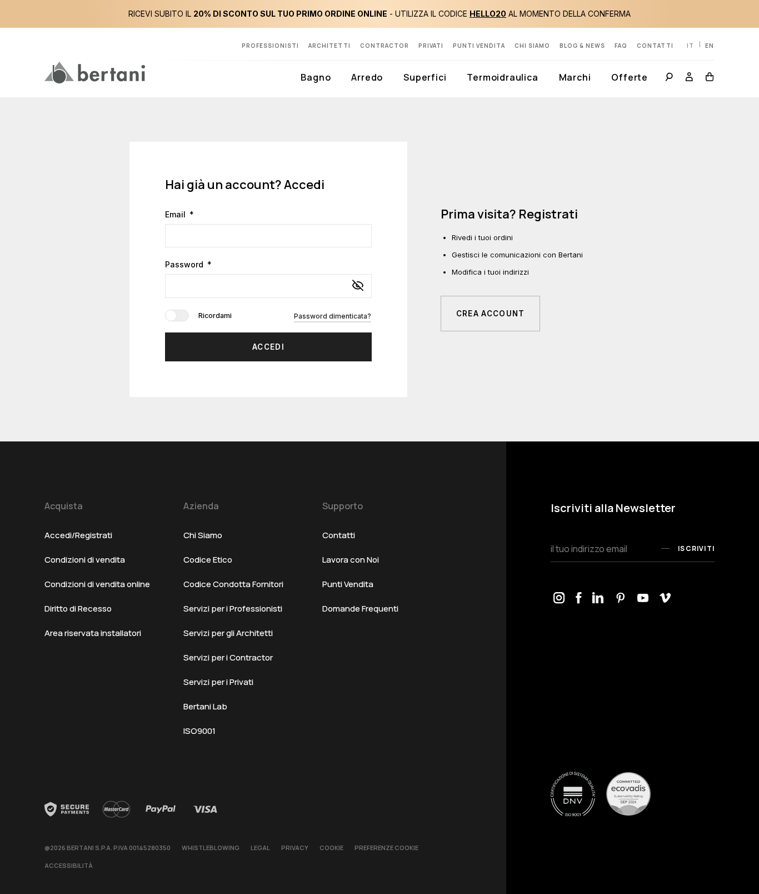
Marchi (575, 77)
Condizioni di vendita (84, 559)
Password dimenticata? (332, 316)
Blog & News (582, 45)
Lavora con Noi (350, 559)
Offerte (629, 77)
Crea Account (490, 313)
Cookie (331, 847)
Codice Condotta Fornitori (233, 584)
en (709, 45)
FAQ (621, 45)
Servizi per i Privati (218, 682)
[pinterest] (620, 599)
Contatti (655, 45)
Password (185, 264)
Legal (260, 847)
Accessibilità (68, 865)
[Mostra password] (358, 286)
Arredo (367, 77)
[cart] (707, 78)
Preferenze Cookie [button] (386, 847)
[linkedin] (598, 599)
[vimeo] (665, 599)
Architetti (329, 45)
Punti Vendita (347, 584)
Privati (430, 45)
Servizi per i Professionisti (232, 608)
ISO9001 (199, 731)
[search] (669, 78)
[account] (690, 78)
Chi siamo (532, 45)
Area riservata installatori (92, 633)
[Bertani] (94, 72)
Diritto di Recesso (78, 608)
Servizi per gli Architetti (228, 633)
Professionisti (270, 45)
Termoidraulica (502, 77)
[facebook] (578, 599)
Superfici (424, 77)
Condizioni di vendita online (97, 584)
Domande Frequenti (360, 608)
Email (176, 214)
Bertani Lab (205, 706)
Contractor (384, 45)
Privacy (294, 847)
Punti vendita (479, 45)
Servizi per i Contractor (228, 657)
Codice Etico (207, 559)
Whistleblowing (210, 847)
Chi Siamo (202, 535)
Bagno (316, 77)
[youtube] (643, 599)
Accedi (268, 346)
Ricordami (284, 315)
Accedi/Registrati (78, 535)
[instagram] (559, 599)
